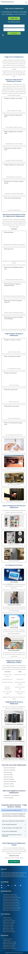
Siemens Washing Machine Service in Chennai (11, 908)
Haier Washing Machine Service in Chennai (11, 905)
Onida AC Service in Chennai (8, 926)
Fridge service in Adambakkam (9, 770)
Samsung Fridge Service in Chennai (9, 942)
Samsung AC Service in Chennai (9, 920)
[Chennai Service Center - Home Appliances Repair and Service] (10, 2)
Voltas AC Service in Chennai (8, 923)
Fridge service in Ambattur (8, 783)
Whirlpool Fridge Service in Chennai (9, 943)
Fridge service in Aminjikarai (9, 786)
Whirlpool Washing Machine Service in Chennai (11, 903)
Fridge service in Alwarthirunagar (10, 781)
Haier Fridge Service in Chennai (8, 946)
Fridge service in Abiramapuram (9, 767)
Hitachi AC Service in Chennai (8, 928)
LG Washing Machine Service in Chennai (10, 896)
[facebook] (4, 885)
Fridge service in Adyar (8, 772)
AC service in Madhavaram (8, 797)
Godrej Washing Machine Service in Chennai (11, 910)
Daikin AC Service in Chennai (8, 925)
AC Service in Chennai (7, 917)
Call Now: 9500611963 (14, 861)
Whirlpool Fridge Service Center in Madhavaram (14, 758)
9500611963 (14, 18)
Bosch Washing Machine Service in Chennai (11, 900)
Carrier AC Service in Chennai (8, 930)
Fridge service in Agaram (8, 774)
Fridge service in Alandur (8, 776)
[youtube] (22, 885)
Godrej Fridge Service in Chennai (9, 945)
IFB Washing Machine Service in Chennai (10, 899)
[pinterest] (4, 888)
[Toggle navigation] (26, 2)
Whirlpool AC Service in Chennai (9, 922)
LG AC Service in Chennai (7, 919)
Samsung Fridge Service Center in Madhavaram (14, 741)
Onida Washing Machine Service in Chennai (11, 902)
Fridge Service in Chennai (7, 938)
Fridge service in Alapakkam (9, 779)
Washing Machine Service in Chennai (10, 894)
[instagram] (10, 885)
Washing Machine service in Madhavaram (11, 795)
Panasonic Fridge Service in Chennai (9, 948)
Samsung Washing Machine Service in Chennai (11, 897)
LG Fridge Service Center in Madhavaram (14, 724)
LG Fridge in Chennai (7, 940)
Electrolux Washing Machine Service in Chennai (11, 907)
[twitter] (16, 885)
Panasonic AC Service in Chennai (9, 931)
